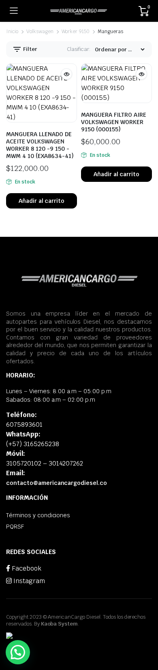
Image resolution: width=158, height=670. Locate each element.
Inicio (12, 31)
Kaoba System (59, 623)
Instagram (28, 581)
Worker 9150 (76, 31)
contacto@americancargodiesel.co (56, 483)
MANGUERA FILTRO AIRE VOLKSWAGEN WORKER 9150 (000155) (113, 122)
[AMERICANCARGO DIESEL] (78, 10)
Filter (29, 49)
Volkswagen (39, 31)
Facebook (25, 568)
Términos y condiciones (38, 515)
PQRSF (15, 526)
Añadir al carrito (42, 200)
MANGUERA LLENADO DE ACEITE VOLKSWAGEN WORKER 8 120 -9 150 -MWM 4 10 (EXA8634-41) (40, 145)
